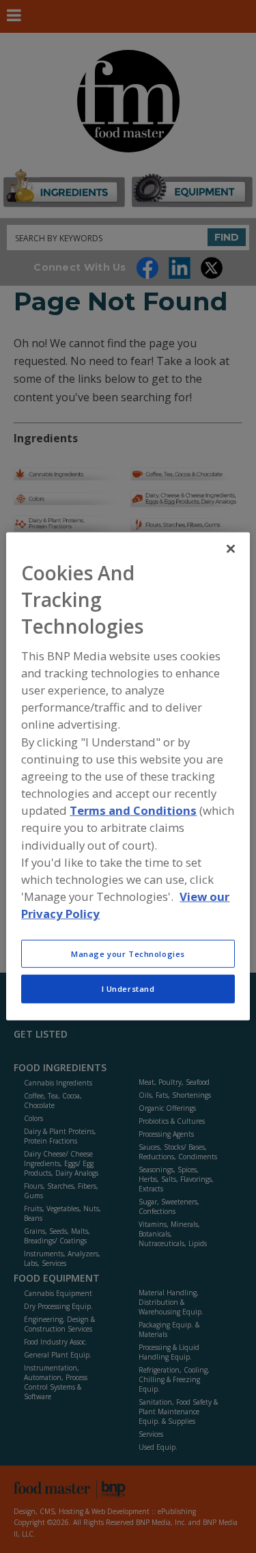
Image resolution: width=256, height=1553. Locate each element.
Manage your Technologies (128, 953)
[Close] (231, 549)
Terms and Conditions (133, 810)
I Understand (128, 989)
